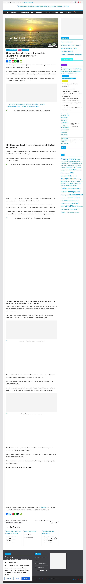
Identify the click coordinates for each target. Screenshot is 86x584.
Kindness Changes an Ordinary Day (71, 54)
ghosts (68, 167)
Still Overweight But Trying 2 (29, 2)
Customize (9, 578)
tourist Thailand (74, 198)
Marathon (72, 170)
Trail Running (65, 201)
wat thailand (69, 212)
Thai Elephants (74, 181)
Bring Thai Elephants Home (76, 139)
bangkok (78, 159)
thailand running (67, 191)
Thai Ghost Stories (72, 185)
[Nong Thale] (29, 531)
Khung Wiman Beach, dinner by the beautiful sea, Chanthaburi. (50, 538)
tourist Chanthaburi (64, 198)
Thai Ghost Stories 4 (67, 51)
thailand (64, 188)
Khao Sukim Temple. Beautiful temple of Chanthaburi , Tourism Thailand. (16, 521)
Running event (74, 176)
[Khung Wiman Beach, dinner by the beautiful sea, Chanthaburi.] (50, 531)
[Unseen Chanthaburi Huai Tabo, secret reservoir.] (13, 531)
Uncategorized (25, 49)
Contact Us (68, 12)
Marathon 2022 (67, 173)
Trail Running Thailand (70, 203)
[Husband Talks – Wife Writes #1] (65, 125)
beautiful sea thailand (73, 161)
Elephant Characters (36, 12)
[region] (17, 570)
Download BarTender (41, 570)
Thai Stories (55, 12)
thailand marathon (74, 188)
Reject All (17, 578)
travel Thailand (72, 206)
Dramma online (65, 76)
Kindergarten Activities (65, 170)
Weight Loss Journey (75, 212)
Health (62, 12)
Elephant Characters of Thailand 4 (70, 45)
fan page (43, 507)
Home (7, 12)
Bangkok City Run (64, 161)
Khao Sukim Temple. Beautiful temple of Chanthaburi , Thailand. (26, 104)
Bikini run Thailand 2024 (67, 163)
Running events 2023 (68, 179)
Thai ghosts (75, 183)
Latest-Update (65, 80)
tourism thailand (76, 195)
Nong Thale (28, 535)
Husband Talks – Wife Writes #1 (75, 124)
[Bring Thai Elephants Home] (65, 141)
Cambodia (74, 163)
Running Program (15, 12)
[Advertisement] (30, 93)
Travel (19, 49)
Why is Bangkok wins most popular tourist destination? (24, 106)
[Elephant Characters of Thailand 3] (72, 70)
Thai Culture (47, 12)
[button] (77, 12)
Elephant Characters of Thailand (68, 78)
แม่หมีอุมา (17, 58)
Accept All (26, 578)
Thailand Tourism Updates (12, 49)
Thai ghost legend (68, 183)
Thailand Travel (25, 12)
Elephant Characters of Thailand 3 (70, 85)
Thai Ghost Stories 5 (67, 42)
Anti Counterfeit (39, 567)
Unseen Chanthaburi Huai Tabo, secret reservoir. (12, 538)
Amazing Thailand (68, 159)
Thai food (78, 181)
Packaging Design (40, 563)
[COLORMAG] (9, 557)
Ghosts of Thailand (75, 167)
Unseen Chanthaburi (68, 209)
